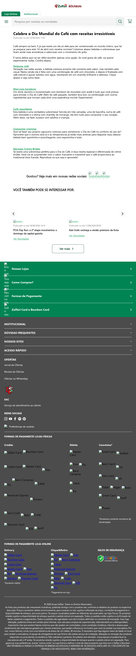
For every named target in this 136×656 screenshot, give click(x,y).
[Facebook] (15, 418)
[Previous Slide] (13, 214)
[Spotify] (19, 418)
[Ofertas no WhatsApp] (9, 396)
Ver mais (65, 248)
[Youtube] (10, 418)
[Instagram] (5, 418)
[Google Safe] (108, 558)
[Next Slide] (122, 214)
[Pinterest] (24, 418)
